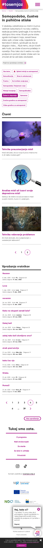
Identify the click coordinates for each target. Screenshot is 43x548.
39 (24, 408)
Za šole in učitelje (21, 451)
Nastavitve (21, 545)
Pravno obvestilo (21, 534)
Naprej (16, 524)
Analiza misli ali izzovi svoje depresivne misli (17, 192)
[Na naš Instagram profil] (17, 466)
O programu (21, 437)
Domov (4, 11)
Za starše (21, 446)
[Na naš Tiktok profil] (25, 466)
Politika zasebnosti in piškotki (21, 531)
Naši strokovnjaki (21, 442)
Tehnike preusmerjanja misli (17, 149)
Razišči (11, 11)
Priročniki (21, 455)
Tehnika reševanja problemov (18, 234)
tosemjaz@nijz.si (29, 474)
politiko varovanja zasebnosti (31, 542)
